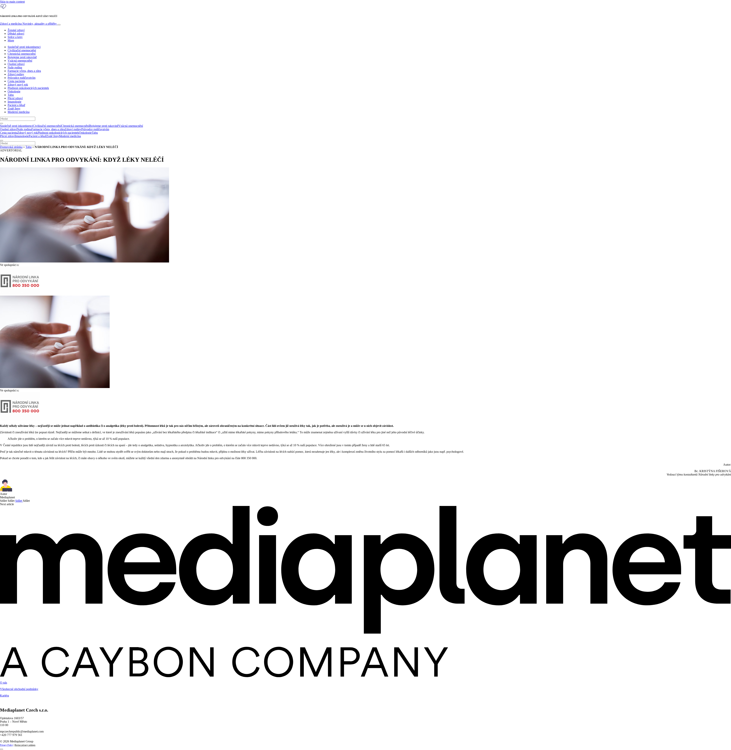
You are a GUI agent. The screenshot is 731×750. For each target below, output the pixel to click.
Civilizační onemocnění (22, 50)
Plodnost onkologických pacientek (28, 88)
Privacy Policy (6, 745)
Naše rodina (15, 67)
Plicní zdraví (15, 98)
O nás (3, 682)
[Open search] (1, 123)
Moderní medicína (19, 112)
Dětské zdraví (16, 33)
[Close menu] (1, 140)
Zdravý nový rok (18, 84)
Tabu (11, 94)
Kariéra (4, 695)
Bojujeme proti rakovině (22, 57)
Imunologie (14, 101)
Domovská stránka (11, 147)
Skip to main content (12, 1)
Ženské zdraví (16, 30)
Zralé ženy (14, 108)
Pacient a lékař (16, 105)
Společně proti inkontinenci (24, 47)
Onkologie (14, 91)
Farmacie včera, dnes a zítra (24, 70)
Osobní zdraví (16, 64)
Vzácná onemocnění (20, 60)
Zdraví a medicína (28, 23)
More (11, 40)
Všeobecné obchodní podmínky (19, 689)
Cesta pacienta (16, 81)
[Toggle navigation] (59, 24)
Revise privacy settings (25, 745)
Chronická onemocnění (22, 53)
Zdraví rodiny (16, 74)
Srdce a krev (15, 37)
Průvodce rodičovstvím (21, 77)
